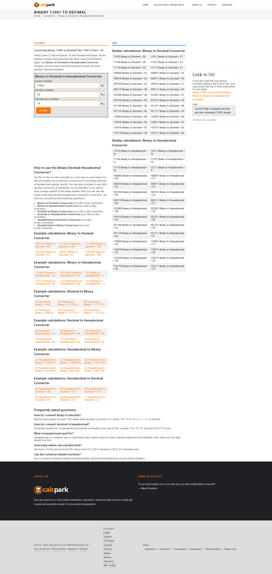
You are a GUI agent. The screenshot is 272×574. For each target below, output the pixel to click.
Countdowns (180, 549)
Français (108, 545)
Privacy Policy (59, 549)
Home (37, 16)
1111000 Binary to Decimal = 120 (95, 245)
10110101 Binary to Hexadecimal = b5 (71, 274)
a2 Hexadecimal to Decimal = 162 (45, 390)
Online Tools (230, 549)
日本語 (112, 565)
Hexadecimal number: (47, 99)
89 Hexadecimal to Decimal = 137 (70, 390)
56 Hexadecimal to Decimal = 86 (45, 398)
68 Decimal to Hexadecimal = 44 (70, 332)
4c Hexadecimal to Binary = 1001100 (70, 369)
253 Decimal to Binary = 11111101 (94, 303)
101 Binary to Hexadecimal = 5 (94, 274)
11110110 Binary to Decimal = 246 (70, 245)
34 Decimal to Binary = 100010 (44, 311)
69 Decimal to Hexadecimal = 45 (95, 340)
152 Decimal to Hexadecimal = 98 (95, 332)
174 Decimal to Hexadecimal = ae (70, 340)
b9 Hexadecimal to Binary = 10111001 (45, 369)
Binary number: (44, 81)
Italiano (107, 553)
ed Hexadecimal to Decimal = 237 (70, 398)
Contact (84, 549)
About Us (72, 549)
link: (195, 104)
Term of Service (42, 549)
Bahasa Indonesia (108, 559)
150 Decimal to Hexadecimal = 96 (45, 340)
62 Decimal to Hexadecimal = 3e (45, 332)
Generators (195, 549)
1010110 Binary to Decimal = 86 (45, 245)
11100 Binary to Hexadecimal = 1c (95, 282)
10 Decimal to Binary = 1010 (43, 303)
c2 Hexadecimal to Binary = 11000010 (70, 361)
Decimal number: (44, 90)
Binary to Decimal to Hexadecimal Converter (81, 16)
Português (109, 541)
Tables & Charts (213, 549)
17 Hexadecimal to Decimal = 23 (95, 398)
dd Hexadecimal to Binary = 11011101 (95, 361)
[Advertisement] (110, 31)
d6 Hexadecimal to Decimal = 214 (95, 390)
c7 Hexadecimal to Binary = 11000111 (45, 361)
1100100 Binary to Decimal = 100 (95, 253)
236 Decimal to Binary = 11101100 (94, 311)
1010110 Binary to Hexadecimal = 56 (45, 282)
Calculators (150, 549)
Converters (49, 16)
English (106, 532)
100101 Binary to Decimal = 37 (68, 253)
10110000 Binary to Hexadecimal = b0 (71, 282)
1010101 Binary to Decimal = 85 (45, 253)
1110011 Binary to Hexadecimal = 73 (45, 274)
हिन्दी (106, 565)
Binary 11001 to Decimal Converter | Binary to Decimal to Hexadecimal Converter (212, 96)
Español (108, 536)
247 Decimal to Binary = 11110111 (68, 303)
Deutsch (108, 549)
